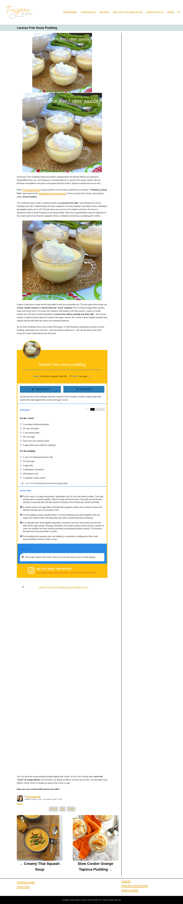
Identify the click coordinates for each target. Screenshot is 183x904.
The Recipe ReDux (31, 190)
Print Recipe (42, 389)
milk (62, 809)
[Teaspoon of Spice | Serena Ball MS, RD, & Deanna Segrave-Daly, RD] (24, 12)
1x (92, 409)
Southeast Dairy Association (52, 193)
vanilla (71, 809)
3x (102, 409)
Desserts (20, 803)
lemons (53, 809)
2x (97, 409)
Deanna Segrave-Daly (33, 796)
